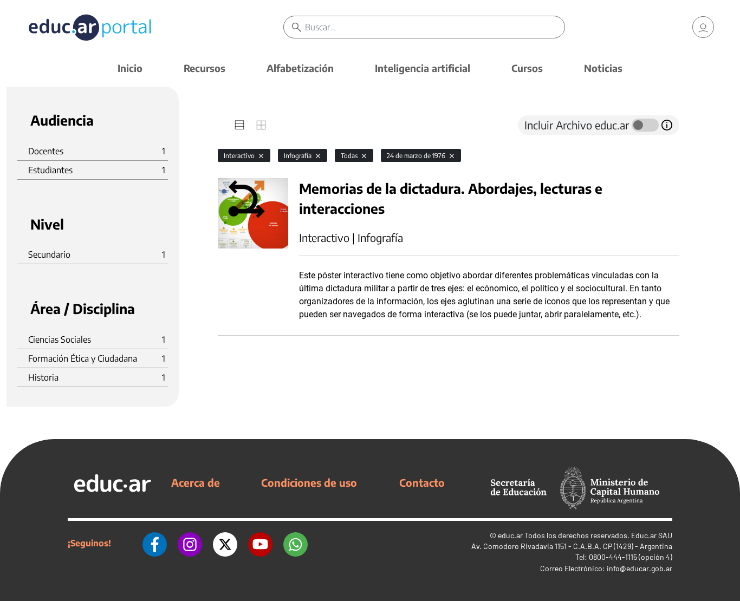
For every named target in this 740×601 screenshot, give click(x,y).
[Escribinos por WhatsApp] (295, 543)
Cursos (527, 68)
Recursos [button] (204, 68)
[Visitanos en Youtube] (260, 543)
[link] (703, 27)
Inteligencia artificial (422, 68)
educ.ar (510, 535)
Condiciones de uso (309, 482)
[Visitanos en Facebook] (154, 543)
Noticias (603, 68)
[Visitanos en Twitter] (225, 543)
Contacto (422, 482)
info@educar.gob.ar (639, 568)
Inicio (130, 68)
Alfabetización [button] (300, 68)
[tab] (239, 125)
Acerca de (195, 482)
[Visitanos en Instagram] (190, 543)
